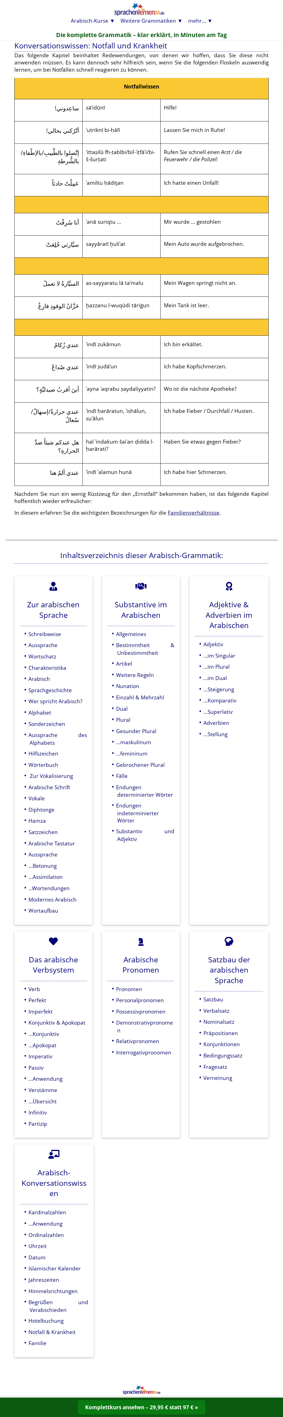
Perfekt (37, 1000)
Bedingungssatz (222, 1055)
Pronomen (129, 989)
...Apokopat (42, 1045)
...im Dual (215, 677)
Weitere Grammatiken (148, 20)
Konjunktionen (221, 1044)
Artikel (124, 663)
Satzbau (213, 999)
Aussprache (42, 645)
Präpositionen (220, 1033)
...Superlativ (218, 711)
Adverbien (216, 722)
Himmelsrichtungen (53, 1291)
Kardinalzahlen (47, 1212)
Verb (34, 989)
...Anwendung (45, 1078)
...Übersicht (42, 1101)
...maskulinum (133, 742)
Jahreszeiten (43, 1279)
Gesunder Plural (136, 731)
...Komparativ (220, 700)
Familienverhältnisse (193, 512)
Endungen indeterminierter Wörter (137, 813)
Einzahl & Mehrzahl (140, 697)
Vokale (36, 798)
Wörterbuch (43, 764)
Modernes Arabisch (52, 899)
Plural (123, 719)
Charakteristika (47, 667)
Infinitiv (37, 1112)
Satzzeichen (43, 832)
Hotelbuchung (46, 1320)
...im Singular (219, 655)
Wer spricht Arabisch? (55, 701)
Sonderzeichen (46, 723)
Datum (37, 1257)
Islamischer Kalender (54, 1268)
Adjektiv (213, 644)
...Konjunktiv (43, 1033)
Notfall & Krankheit (52, 1332)
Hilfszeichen (43, 753)
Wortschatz (42, 656)
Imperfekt (40, 1011)
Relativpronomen (137, 1041)
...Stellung (215, 734)
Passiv (36, 1067)
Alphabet (39, 712)
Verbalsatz (216, 1010)
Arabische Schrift (49, 787)
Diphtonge (41, 809)
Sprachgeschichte (50, 690)
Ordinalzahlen (46, 1234)
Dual (122, 708)
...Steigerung (218, 689)
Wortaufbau (43, 910)
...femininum (132, 753)
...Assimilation (45, 876)
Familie (37, 1343)
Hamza (37, 820)
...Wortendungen (49, 888)
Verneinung (217, 1077)
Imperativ (40, 1056)
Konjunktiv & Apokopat (56, 1022)
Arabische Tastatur (51, 843)
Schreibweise (44, 634)
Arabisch (39, 678)
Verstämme (42, 1090)
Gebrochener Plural (140, 764)
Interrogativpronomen (143, 1052)
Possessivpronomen (141, 1011)
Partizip (37, 1123)
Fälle (122, 775)
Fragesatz (215, 1066)
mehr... (197, 20)
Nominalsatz (218, 1021)
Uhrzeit (37, 1246)
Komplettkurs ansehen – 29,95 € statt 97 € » (141, 1407)
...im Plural (216, 666)
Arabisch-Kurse (89, 20)
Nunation (127, 686)
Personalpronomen (140, 1000)
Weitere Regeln (135, 674)
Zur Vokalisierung (50, 775)
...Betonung (42, 865)
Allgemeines (131, 634)
